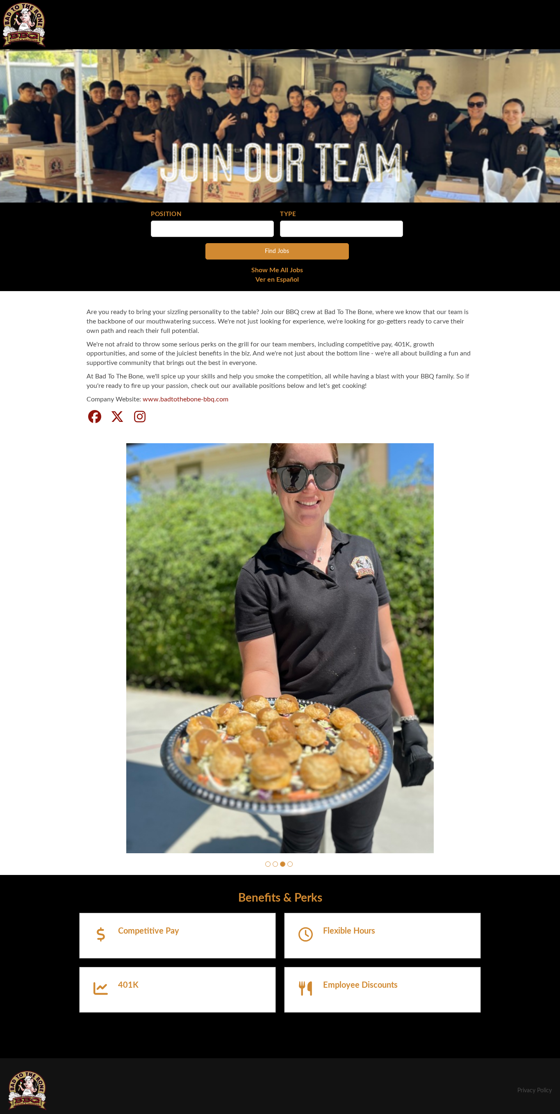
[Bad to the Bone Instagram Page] (140, 417)
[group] (280, 673)
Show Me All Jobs (277, 270)
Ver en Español (277, 279)
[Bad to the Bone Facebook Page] (95, 417)
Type (288, 214)
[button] (268, 915)
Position (166, 214)
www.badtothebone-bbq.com (185, 399)
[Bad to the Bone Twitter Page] (117, 417)
